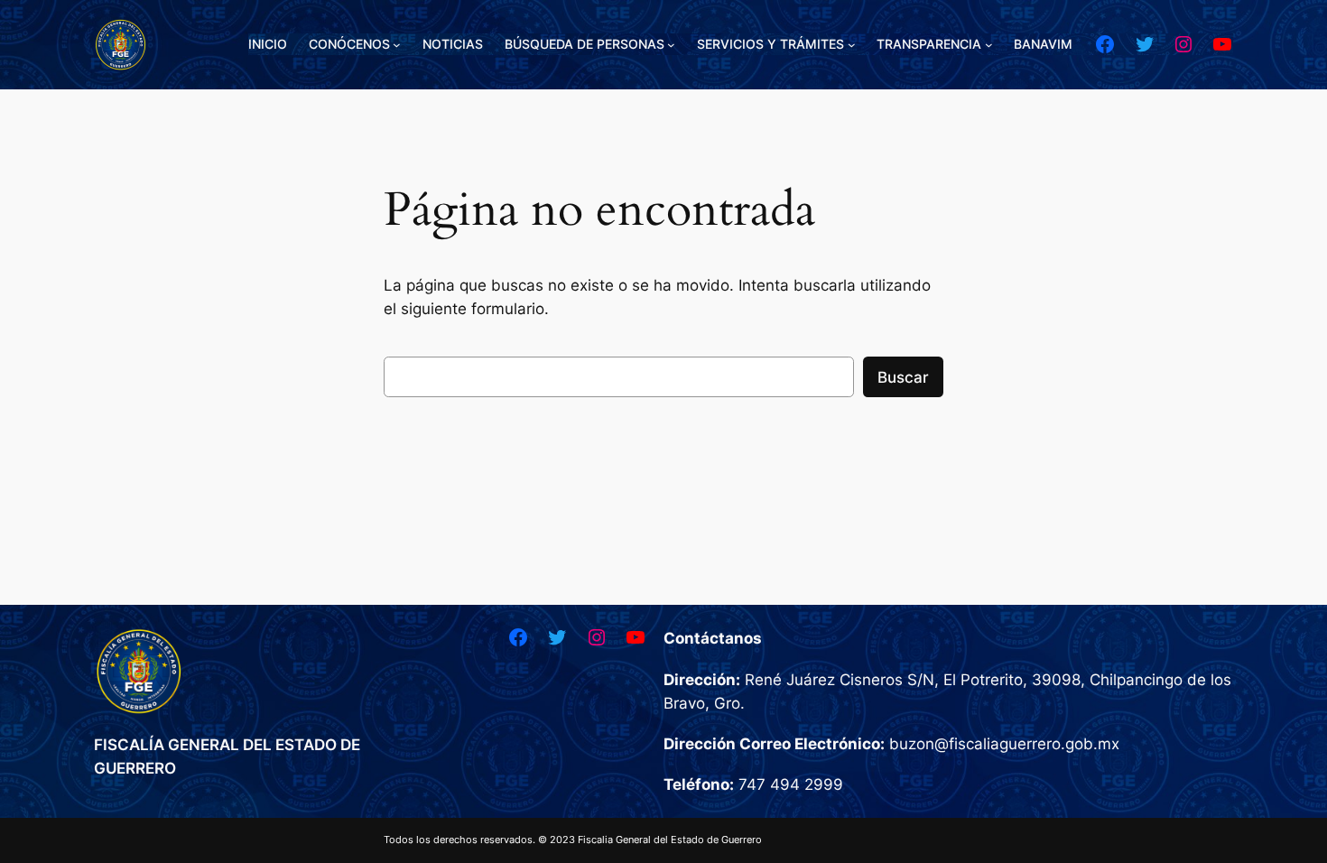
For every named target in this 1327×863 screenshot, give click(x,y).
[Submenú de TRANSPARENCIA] (989, 45)
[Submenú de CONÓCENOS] (397, 45)
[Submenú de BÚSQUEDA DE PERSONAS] (671, 45)
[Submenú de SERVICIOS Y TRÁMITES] (852, 45)
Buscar (903, 377)
